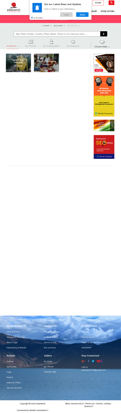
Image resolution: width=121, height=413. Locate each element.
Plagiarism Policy (52, 331)
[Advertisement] (60, 278)
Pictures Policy (51, 337)
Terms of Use (50, 342)
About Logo (12, 342)
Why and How (13, 331)
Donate (98, 2)
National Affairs (14, 382)
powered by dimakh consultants (32, 410)
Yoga (9, 372)
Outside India (50, 371)
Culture (10, 361)
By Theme (49, 366)
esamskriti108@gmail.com (93, 370)
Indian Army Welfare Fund (93, 342)
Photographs (87, 337)
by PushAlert (38, 18)
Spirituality (12, 366)
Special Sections (14, 387)
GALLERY (94, 11)
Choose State (101, 46)
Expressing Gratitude (16, 347)
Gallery (58, 25)
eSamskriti (86, 347)
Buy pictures (50, 347)
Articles (84, 331)
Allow (82, 14)
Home (47, 25)
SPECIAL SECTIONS (107, 11)
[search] (111, 2)
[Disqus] (60, 207)
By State (48, 361)
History (10, 377)
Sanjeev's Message (16, 337)
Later (66, 14)
